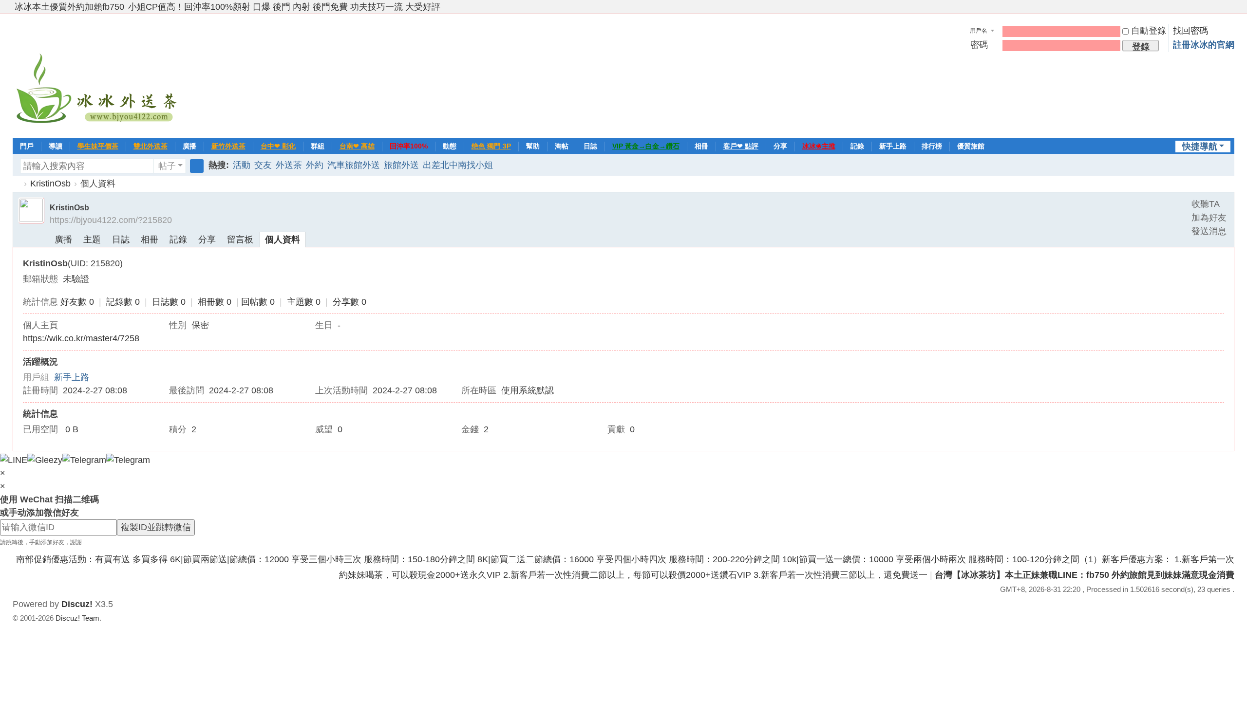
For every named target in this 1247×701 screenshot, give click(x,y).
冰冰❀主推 (818, 146)
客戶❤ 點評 (740, 146)
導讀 (55, 146)
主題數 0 (304, 302)
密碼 (979, 45)
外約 (314, 165)
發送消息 (1209, 231)
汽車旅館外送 (353, 165)
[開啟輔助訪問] (1220, 6)
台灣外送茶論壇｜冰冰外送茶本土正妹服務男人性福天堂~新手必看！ (16, 184)
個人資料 (282, 239)
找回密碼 (1190, 31)
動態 (449, 146)
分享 (780, 146)
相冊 (701, 146)
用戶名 (978, 30)
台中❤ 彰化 (278, 146)
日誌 (590, 146)
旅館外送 (401, 165)
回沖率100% (409, 146)
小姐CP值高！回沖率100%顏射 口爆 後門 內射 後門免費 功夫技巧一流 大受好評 (284, 7)
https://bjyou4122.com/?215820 (111, 220)
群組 (317, 146)
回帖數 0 (258, 302)
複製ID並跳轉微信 (156, 527)
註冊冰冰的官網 (1203, 45)
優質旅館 (970, 146)
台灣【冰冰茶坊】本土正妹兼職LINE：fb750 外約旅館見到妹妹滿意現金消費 (1084, 575)
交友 (263, 165)
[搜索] (197, 166)
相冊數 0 (214, 302)
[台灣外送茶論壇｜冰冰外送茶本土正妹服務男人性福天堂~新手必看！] (98, 75)
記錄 (857, 146)
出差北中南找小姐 (458, 165)
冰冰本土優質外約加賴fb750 (69, 7)
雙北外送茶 (150, 146)
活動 (241, 165)
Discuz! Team (77, 618)
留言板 (240, 239)
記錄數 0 (123, 302)
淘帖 (561, 146)
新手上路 (893, 146)
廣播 (189, 146)
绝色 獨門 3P (491, 146)
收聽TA (1205, 204)
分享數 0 (349, 302)
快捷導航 (1199, 146)
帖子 (167, 166)
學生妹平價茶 (97, 146)
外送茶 (289, 165)
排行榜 (932, 146)
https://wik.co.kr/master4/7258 (81, 338)
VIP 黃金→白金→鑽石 (646, 146)
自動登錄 (1148, 31)
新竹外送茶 (228, 146)
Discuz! (77, 604)
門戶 (27, 146)
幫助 (533, 146)
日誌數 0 (169, 302)
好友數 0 (77, 302)
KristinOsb (50, 183)
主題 (92, 239)
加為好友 (1209, 217)
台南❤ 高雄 (357, 146)
